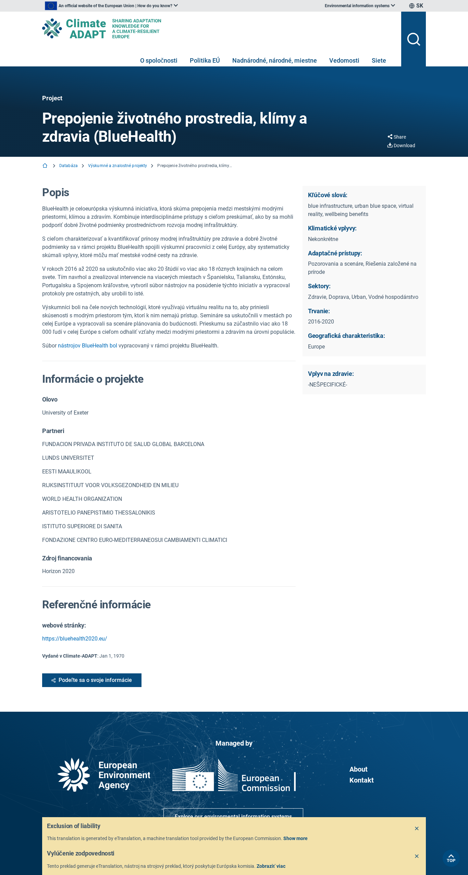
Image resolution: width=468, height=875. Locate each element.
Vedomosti (344, 60)
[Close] (417, 828)
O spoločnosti (158, 60)
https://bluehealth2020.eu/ (74, 638)
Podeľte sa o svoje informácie (95, 680)
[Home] (45, 166)
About (358, 769)
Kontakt (361, 780)
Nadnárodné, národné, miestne (274, 60)
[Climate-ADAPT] (219, 28)
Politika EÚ (205, 60)
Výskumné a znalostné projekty (117, 165)
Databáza (68, 165)
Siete (379, 60)
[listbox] (111, 6)
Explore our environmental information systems (233, 816)
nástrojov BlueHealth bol (87, 345)
